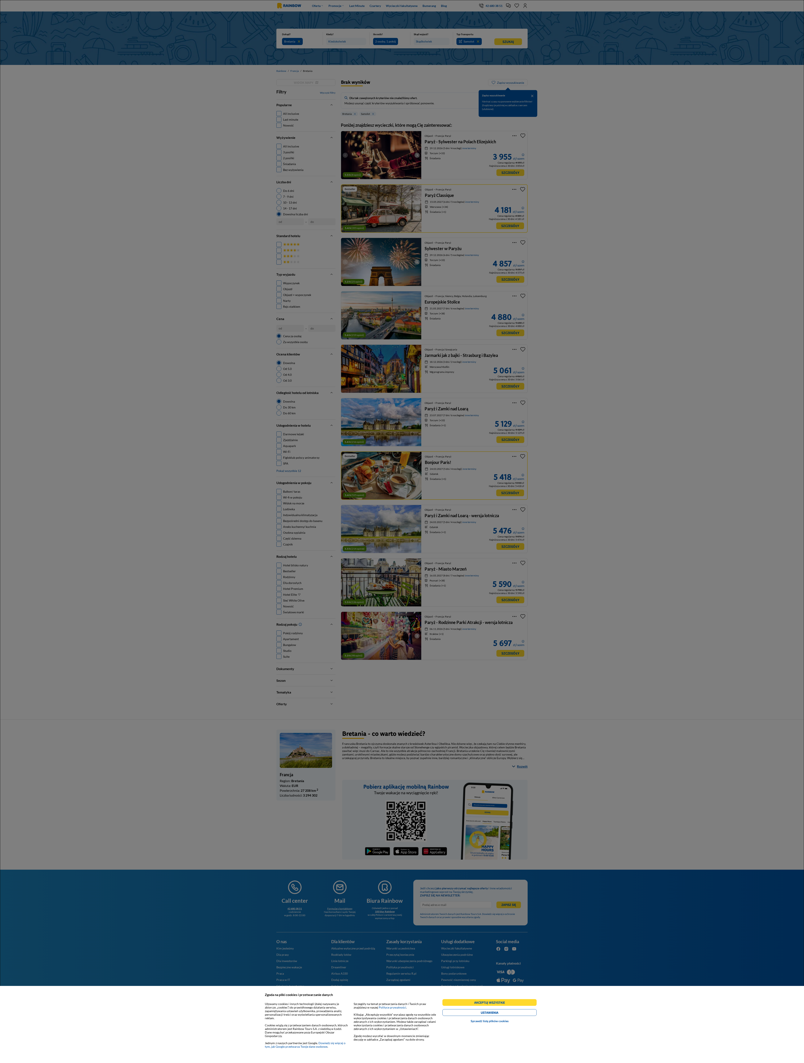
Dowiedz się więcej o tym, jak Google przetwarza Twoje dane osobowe (305, 1044)
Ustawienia (497, 1013)
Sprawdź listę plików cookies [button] (490, 1021)
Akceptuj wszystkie (491, 1003)
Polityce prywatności (392, 1007)
